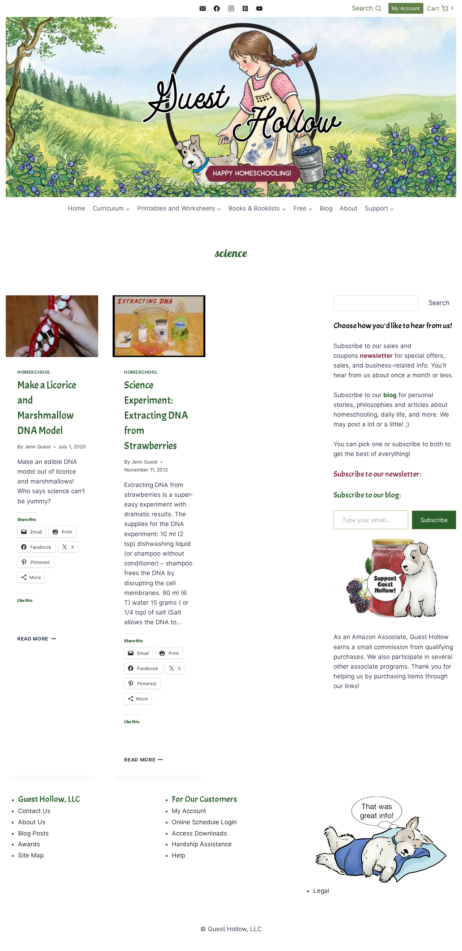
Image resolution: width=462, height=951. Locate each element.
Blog (326, 208)
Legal (321, 890)
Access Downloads (199, 833)
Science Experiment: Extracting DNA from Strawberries (156, 415)
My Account (406, 8)
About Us (31, 822)
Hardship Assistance (202, 844)
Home (76, 208)
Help (178, 855)
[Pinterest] (245, 8)
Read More (36, 639)
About (348, 208)
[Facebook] (217, 8)
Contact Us (34, 811)
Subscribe (434, 520)
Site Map (31, 855)
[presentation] (52, 326)
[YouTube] (259, 8)
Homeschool (34, 372)
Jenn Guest (38, 447)
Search (439, 303)
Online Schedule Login (204, 822)
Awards (29, 844)
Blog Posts (33, 833)
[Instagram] (231, 8)
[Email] (203, 8)
